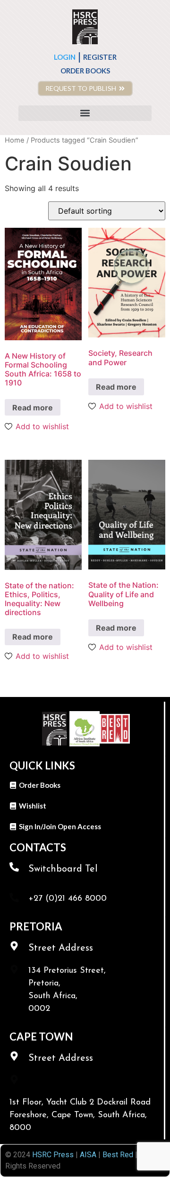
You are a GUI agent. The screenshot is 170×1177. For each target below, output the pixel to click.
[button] (85, 113)
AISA (87, 1154)
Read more (32, 407)
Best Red (117, 1154)
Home (15, 140)
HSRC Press (53, 1154)
